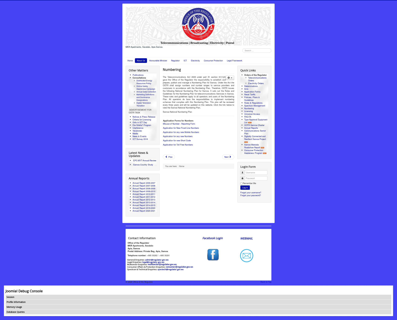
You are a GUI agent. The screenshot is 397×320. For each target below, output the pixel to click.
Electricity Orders (256, 83)
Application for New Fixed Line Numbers (181, 127)
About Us (141, 60)
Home (130, 60)
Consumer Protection (213, 60)
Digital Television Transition (143, 104)
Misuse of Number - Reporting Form (179, 123)
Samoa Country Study (143, 164)
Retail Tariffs (249, 94)
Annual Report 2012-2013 (144, 199)
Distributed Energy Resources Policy (144, 82)
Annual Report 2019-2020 (144, 207)
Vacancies (137, 130)
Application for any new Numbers (178, 136)
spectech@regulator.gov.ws (171, 269)
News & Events (140, 136)
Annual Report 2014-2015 (144, 205)
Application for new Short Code (177, 140)
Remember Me (249, 183)
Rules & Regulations (253, 102)
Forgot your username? (250, 192)
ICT (185, 60)
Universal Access (252, 113)
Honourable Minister (158, 60)
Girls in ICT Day (140, 122)
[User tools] (230, 78)
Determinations (251, 86)
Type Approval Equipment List (255, 121)
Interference (138, 127)
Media (135, 133)
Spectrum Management (254, 105)
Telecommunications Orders (257, 79)
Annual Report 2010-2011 (144, 194)
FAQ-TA (247, 116)
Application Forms (252, 91)
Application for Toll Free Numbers (178, 144)
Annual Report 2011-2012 (144, 196)
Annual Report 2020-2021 (144, 210)
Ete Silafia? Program (142, 125)
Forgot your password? (250, 195)
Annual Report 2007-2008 (144, 185)
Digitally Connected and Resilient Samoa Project (255, 137)
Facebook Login (212, 238)
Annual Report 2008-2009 (144, 188)
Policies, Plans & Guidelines (252, 98)
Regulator (175, 60)
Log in (245, 187)
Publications (138, 74)
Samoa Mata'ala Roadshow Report (252, 146)
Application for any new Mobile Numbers (181, 132)
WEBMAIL (246, 238)
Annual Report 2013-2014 (144, 202)
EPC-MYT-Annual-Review (144, 160)
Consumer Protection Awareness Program (253, 151)
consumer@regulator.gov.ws (179, 267)
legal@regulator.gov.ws (153, 262)
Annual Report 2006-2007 (144, 182)
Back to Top (266, 281)
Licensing (248, 111)
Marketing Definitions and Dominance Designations (145, 97)
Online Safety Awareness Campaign (145, 87)
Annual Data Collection (146, 91)
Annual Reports (251, 127)
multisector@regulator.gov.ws (162, 264)
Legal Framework (234, 60)
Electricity (195, 60)
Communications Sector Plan (255, 132)
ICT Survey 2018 (140, 139)
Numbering (249, 108)
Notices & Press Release (144, 116)
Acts (246, 88)
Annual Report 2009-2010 (144, 191)
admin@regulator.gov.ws (157, 259)
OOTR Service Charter (254, 125)
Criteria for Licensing (142, 119)
